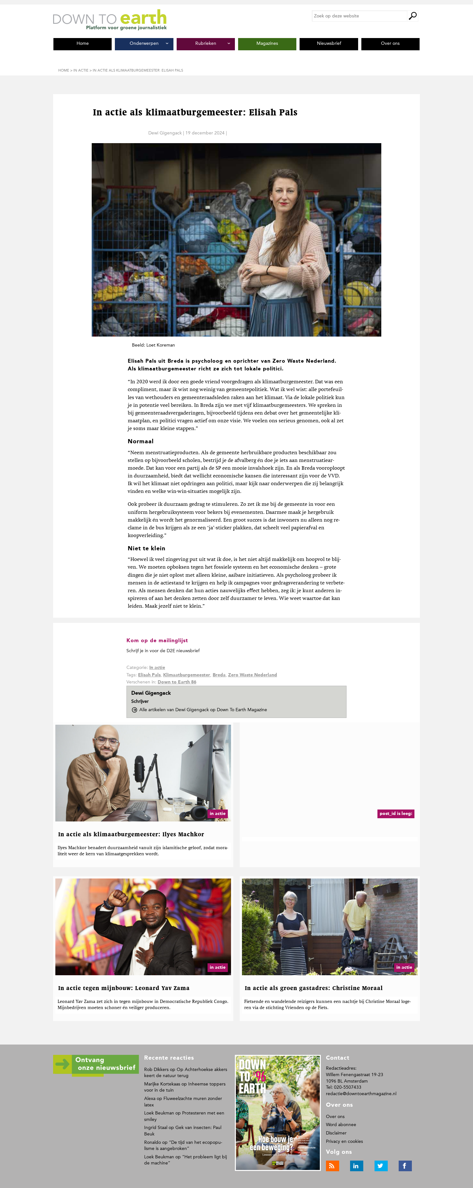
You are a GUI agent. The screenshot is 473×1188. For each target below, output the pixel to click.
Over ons (335, 1116)
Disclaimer (336, 1133)
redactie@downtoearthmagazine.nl (361, 1093)
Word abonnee (341, 1124)
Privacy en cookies (344, 1141)
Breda (219, 675)
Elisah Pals (149, 675)
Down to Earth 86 (177, 682)
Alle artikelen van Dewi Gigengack (203, 709)
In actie (157, 667)
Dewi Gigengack (165, 133)
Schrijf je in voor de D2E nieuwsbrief (162, 650)
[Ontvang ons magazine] (96, 1075)
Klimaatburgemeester (186, 675)
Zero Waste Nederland (252, 675)
